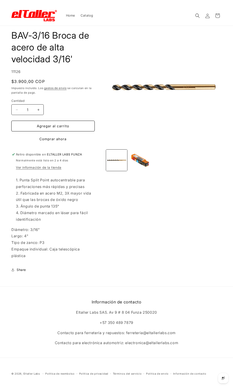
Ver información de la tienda (38, 167)
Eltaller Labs (31, 373)
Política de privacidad (93, 373)
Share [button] (21, 270)
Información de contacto (189, 373)
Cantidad (18, 101)
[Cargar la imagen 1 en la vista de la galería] (116, 160)
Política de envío (157, 373)
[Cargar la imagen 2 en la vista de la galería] (140, 160)
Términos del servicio (127, 373)
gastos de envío (55, 88)
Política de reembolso (60, 373)
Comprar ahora (52, 139)
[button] (197, 16)
